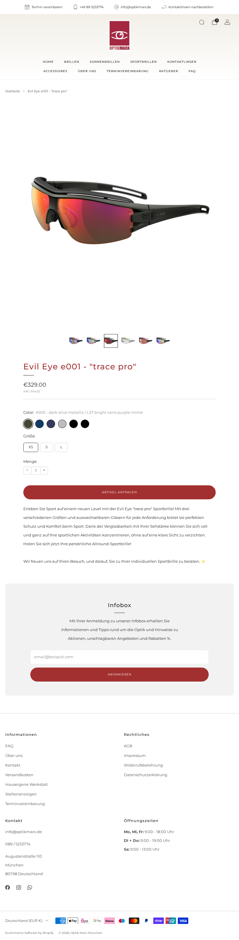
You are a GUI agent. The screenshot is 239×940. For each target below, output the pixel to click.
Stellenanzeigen (21, 794)
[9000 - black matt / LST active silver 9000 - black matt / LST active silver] (74, 424)
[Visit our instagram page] (18, 887)
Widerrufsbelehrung (143, 765)
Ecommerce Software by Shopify (29, 933)
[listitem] (44, 7)
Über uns (87, 71)
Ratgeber (168, 71)
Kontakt (12, 765)
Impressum (135, 755)
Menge (30, 461)
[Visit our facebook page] (7, 887)
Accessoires (55, 71)
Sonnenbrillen (105, 62)
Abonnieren (119, 674)
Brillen (71, 62)
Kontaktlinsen (181, 62)
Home (48, 62)
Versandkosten (19, 775)
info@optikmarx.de (23, 832)
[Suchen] (202, 22)
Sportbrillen (143, 62)
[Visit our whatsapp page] (29, 887)
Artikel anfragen (119, 492)
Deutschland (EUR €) (24, 921)
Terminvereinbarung (128, 71)
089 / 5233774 (18, 844)
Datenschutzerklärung (145, 775)
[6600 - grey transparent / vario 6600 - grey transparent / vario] (62, 424)
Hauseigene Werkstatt (26, 784)
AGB (128, 746)
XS (31, 447)
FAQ (192, 71)
